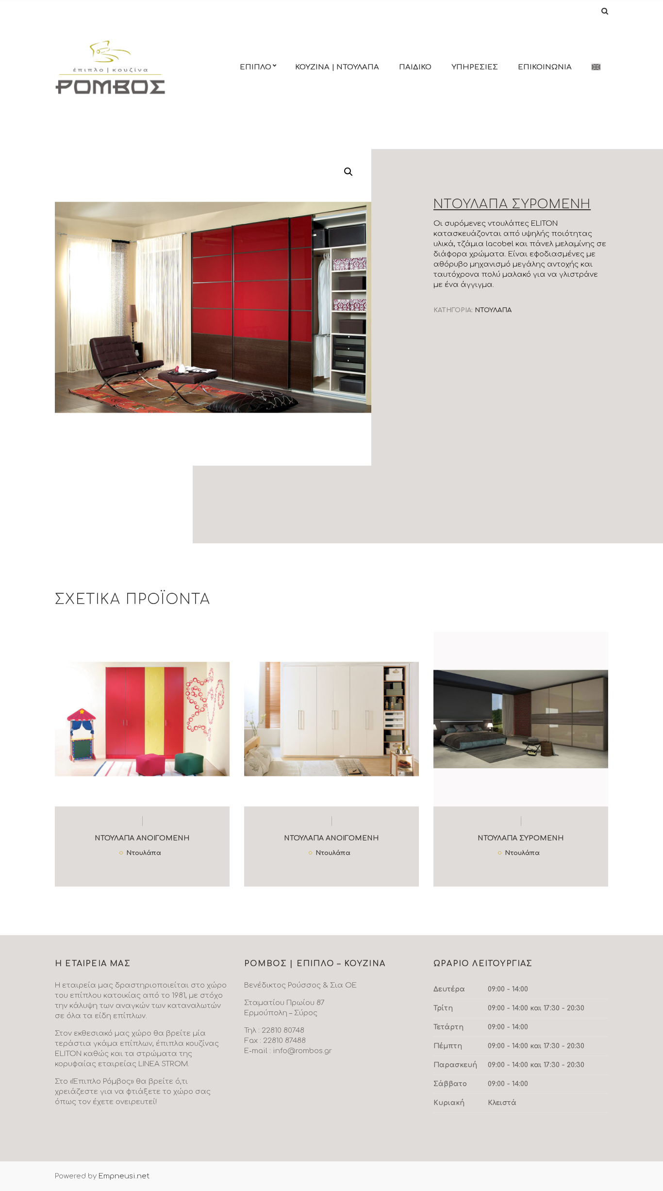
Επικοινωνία (545, 67)
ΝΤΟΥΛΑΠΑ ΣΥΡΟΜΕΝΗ (521, 838)
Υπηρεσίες (474, 67)
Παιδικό (415, 67)
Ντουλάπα (493, 310)
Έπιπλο (255, 67)
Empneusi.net (124, 1176)
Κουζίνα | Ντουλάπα (337, 67)
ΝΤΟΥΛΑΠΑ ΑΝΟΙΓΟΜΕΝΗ (142, 838)
